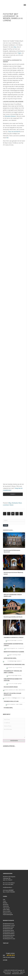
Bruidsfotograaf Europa (8, 923)
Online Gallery (6, 909)
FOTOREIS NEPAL (8, 707)
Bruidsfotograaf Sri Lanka (9, 938)
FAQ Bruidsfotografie (8, 914)
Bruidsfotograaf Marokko (9, 935)
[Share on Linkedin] (17, 513)
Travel (4, 901)
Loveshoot (6, 505)
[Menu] (25, 5)
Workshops (5, 904)
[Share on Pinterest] (8, 513)
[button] (14, 740)
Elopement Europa (7, 912)
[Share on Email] (21, 513)
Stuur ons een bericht (14, 131)
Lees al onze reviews (9, 957)
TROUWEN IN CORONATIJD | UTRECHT (14, 637)
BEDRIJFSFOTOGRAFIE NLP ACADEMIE (14, 651)
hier (7, 137)
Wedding (5, 902)
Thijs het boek (6, 907)
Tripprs (19, 53)
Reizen (11, 505)
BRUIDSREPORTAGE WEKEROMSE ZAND (14, 664)
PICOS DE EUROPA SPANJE (11, 687)
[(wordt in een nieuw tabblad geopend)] (14, 753)
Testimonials (6, 906)
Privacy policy (16, 972)
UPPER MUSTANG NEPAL (10, 658)
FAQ (4, 899)
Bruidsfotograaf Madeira (8, 933)
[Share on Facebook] (4, 513)
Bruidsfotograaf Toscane (8, 932)
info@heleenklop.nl (7, 887)
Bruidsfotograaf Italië (8, 928)
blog (15, 47)
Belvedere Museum (10, 116)
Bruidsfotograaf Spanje (8, 930)
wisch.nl (21, 973)
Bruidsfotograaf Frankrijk (9, 925)
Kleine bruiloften (7, 911)
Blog (10, 503)
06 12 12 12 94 (6, 882)
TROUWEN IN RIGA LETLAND (11, 701)
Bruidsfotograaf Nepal (8, 937)
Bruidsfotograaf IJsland (8, 927)
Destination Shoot (17, 503)
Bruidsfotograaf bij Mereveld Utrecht (13, 616)
